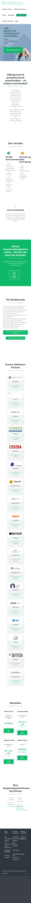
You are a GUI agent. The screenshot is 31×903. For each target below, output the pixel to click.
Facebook (7, 855)
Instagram (7, 857)
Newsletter (16, 837)
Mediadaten (8, 847)
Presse (6, 845)
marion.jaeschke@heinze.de (15, 806)
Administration (25, 873)
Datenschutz (16, 857)
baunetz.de (24, 838)
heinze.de (23, 837)
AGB (14, 855)
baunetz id (15, 845)
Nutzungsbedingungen (19, 854)
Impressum (16, 859)
